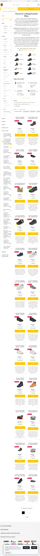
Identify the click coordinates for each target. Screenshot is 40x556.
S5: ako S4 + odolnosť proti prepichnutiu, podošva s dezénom (7, 205)
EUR (29, 1)
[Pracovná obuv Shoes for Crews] (33, 541)
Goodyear (7, 72)
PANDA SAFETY (7, 83)
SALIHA (7, 93)
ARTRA (7, 45)
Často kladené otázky (4, 1)
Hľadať (27, 4)
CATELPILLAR (7, 54)
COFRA (7, 58)
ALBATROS (7, 41)
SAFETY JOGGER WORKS (7, 91)
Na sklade (7, 26)
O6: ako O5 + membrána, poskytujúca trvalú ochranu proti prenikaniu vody (7, 214)
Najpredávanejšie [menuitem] (18, 111)
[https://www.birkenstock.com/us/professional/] (27, 544)
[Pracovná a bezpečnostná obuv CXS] (34, 544)
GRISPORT (7, 77)
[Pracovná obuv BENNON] (20, 544)
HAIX (7, 79)
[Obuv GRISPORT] (20, 541)
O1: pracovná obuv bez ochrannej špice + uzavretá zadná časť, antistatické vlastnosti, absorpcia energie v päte (7, 141)
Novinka (7, 28)
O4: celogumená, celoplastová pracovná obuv (7, 156)
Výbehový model (7, 30)
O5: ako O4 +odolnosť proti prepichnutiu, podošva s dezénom (7, 162)
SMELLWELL (7, 103)
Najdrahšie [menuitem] (32, 111)
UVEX (7, 109)
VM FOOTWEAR (7, 112)
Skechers (7, 101)
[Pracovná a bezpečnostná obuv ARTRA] (13, 544)
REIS (7, 88)
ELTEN (7, 67)
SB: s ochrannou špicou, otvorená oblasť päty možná (7, 168)
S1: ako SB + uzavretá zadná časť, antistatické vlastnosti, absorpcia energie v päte (8, 173)
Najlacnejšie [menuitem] (26, 111)
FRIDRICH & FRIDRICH (7, 70)
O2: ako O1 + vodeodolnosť (7, 147)
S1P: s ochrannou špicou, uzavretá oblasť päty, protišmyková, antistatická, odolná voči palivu (7, 221)
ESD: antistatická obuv (7, 210)
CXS (7, 63)
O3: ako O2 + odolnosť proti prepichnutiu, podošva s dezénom (7, 151)
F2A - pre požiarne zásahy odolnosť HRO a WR (7, 247)
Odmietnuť (26, 547)
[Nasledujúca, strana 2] (26, 512)
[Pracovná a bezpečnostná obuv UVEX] (6, 541)
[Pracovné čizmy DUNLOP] (26, 541)
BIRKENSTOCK (7, 52)
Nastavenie (8, 552)
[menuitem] (9, 8)
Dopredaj (7, 32)
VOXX (7, 115)
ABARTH (7, 39)
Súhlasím (34, 547)
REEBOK (7, 85)
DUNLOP (7, 65)
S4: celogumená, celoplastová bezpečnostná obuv (7, 199)
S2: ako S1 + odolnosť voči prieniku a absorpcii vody (7, 188)
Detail (20, 135)
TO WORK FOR (7, 105)
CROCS (7, 60)
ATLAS (7, 47)
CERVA (7, 56)
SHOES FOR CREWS (7, 96)
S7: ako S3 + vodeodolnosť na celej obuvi (7, 227)
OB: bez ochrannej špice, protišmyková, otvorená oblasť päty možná (7, 135)
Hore (27, 517)
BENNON (7, 50)
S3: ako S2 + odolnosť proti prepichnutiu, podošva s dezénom (7, 193)
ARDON (7, 43)
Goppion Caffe (7, 75)
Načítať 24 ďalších (27, 508)
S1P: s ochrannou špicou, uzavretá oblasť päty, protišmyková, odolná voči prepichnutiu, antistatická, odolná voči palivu (7, 181)
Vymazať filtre (17, 106)
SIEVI (7, 98)
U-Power (7, 107)
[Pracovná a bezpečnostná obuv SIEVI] (13, 541)
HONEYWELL (7, 81)
